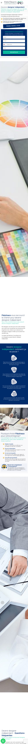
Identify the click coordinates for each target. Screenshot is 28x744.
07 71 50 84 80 (18, 470)
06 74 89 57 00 (10, 470)
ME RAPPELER (14, 52)
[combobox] (4, 44)
